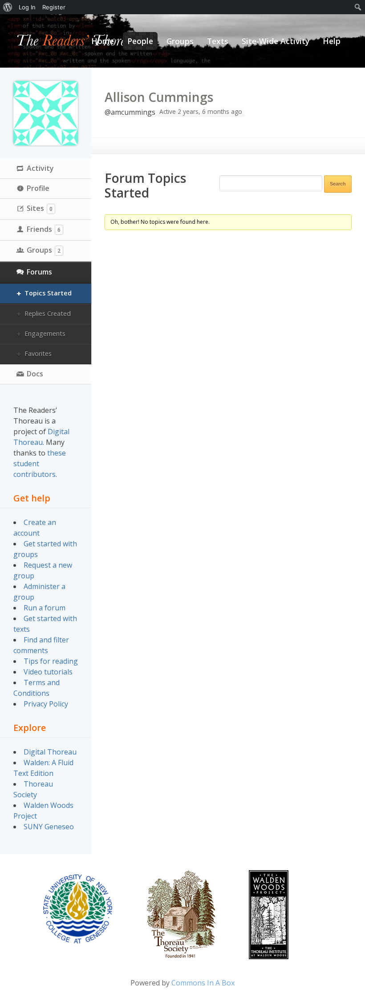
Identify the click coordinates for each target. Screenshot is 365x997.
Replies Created (47, 313)
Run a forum (44, 608)
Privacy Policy (46, 704)
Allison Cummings (159, 97)
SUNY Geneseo (49, 827)
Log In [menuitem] (27, 7)
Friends (44, 229)
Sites (40, 208)
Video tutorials (48, 672)
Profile (38, 188)
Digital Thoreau (50, 752)
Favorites (38, 353)
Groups (44, 250)
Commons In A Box (203, 983)
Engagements (44, 333)
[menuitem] (8, 7)
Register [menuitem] (53, 7)
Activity (40, 168)
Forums (39, 272)
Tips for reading (51, 661)
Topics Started (48, 293)
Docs (35, 374)
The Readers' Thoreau (78, 41)
